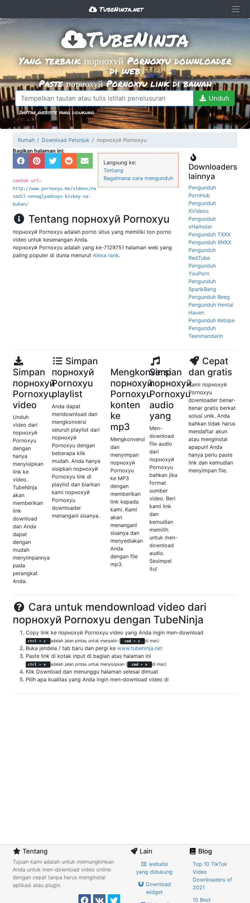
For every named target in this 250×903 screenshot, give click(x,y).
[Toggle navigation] (236, 9)
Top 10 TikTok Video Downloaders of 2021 (212, 876)
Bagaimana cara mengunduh (138, 178)
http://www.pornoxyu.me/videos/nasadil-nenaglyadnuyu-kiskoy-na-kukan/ (54, 196)
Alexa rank (106, 255)
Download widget (157, 888)
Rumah (26, 140)
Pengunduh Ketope (211, 320)
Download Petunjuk (66, 140)
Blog (204, 851)
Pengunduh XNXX (209, 242)
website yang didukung (154, 868)
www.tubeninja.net (139, 648)
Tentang (113, 170)
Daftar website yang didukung (57, 112)
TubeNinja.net (120, 9)
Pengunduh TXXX (209, 234)
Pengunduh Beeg (209, 297)
